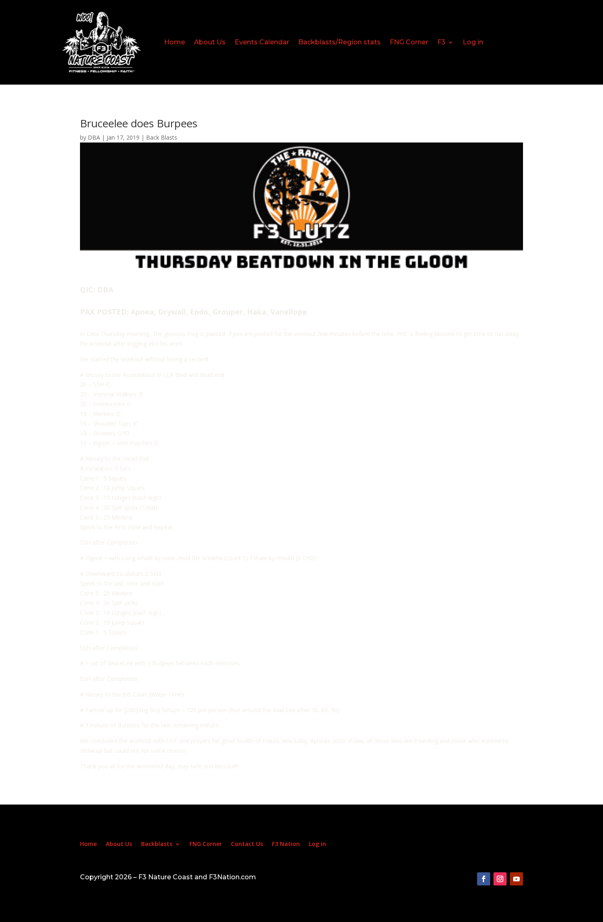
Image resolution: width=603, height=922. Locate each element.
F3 (441, 42)
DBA (94, 137)
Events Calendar (262, 42)
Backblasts (156, 844)
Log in (473, 42)
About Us (210, 42)
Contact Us (247, 844)
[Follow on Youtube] (516, 878)
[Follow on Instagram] (500, 878)
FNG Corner (409, 42)
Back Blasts (161, 137)
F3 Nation (286, 844)
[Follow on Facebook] (483, 878)
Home (174, 42)
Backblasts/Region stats (339, 42)
